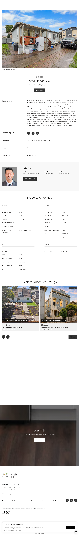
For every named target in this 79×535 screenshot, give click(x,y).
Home (3, 500)
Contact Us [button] (39, 440)
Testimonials (46, 500)
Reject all (51, 527)
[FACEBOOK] (67, 500)
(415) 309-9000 (49, 174)
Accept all (70, 527)
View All (72, 337)
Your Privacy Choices (39, 533)
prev (3, 337)
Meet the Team (13, 500)
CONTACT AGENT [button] (30, 178)
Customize (60, 527)
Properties (24, 500)
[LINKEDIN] (71, 500)
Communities (34, 500)
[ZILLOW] (75, 500)
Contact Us (56, 500)
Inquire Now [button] (39, 90)
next (8, 337)
